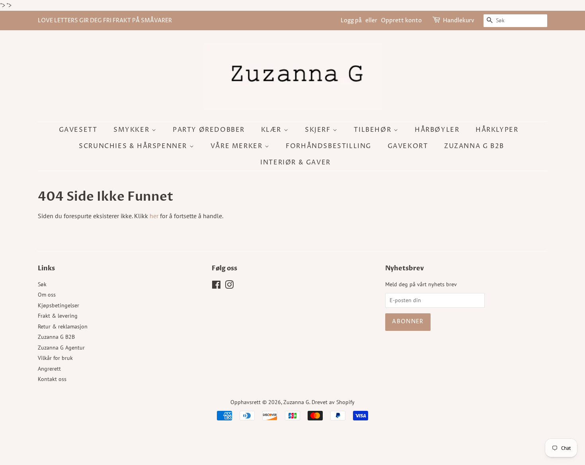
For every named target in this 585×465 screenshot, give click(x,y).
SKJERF (319, 129)
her (154, 216)
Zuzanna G (296, 402)
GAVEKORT (408, 146)
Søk (42, 284)
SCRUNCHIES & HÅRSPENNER (134, 146)
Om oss (47, 294)
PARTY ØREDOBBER (209, 129)
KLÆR (272, 129)
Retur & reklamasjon (63, 326)
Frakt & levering (58, 315)
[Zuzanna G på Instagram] (229, 286)
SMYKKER (132, 129)
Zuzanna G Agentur (61, 347)
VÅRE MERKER (238, 146)
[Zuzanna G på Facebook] (216, 286)
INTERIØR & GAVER (295, 162)
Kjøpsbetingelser (58, 305)
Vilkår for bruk (55, 357)
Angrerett (49, 368)
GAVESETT (78, 129)
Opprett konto (401, 20)
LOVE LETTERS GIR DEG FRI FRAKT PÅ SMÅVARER (105, 20)
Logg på (351, 20)
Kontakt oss (52, 379)
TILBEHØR (373, 129)
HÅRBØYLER (437, 129)
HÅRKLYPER (497, 129)
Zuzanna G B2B (474, 146)
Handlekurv (458, 20)
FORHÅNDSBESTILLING (328, 146)
